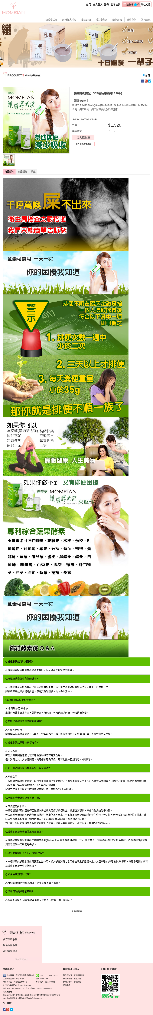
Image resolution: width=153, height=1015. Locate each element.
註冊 (106, 4)
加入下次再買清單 (83, 144)
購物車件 (138, 4)
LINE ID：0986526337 (49, 975)
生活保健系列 (10, 945)
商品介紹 (86, 19)
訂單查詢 (115, 4)
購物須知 (117, 19)
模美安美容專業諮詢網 (25, 975)
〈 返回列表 (76, 911)
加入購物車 (83, 137)
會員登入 (97, 4)
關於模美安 (51, 19)
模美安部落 (102, 19)
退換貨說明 (67, 982)
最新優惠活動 (69, 19)
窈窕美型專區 (10, 951)
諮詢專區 (146, 19)
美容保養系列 (10, 939)
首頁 (88, 4)
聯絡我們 (131, 19)
